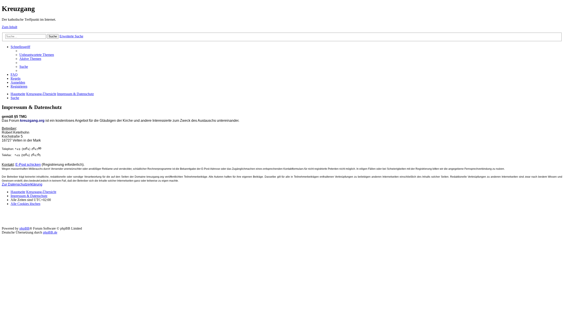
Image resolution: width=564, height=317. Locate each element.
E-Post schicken (28, 164)
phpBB (24, 228)
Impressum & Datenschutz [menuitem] (29, 196)
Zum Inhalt (9, 27)
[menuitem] (36, 55)
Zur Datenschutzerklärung (22, 184)
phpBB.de (50, 232)
